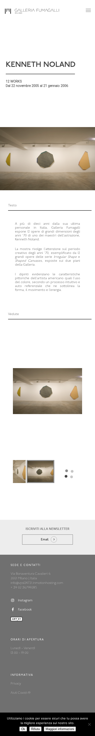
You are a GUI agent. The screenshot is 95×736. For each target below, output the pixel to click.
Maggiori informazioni (60, 729)
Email (45, 539)
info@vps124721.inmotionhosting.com (37, 583)
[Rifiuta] (89, 724)
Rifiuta (35, 729)
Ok (23, 729)
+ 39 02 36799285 (24, 587)
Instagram (25, 600)
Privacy (16, 683)
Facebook (25, 609)
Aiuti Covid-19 (20, 693)
